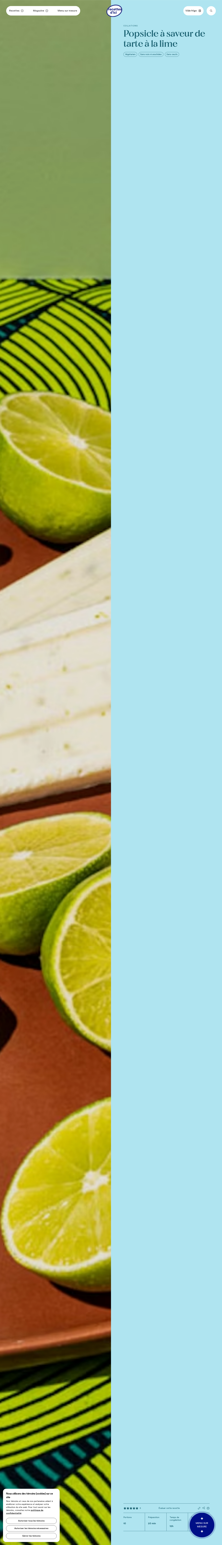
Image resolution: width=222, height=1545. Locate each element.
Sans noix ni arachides (151, 54)
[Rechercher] (211, 10)
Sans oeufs (172, 54)
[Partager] (203, 1507)
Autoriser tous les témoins (31, 1521)
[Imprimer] (208, 1508)
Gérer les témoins (31, 1536)
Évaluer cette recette (169, 1508)
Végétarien (130, 54)
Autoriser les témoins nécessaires (31, 1528)
